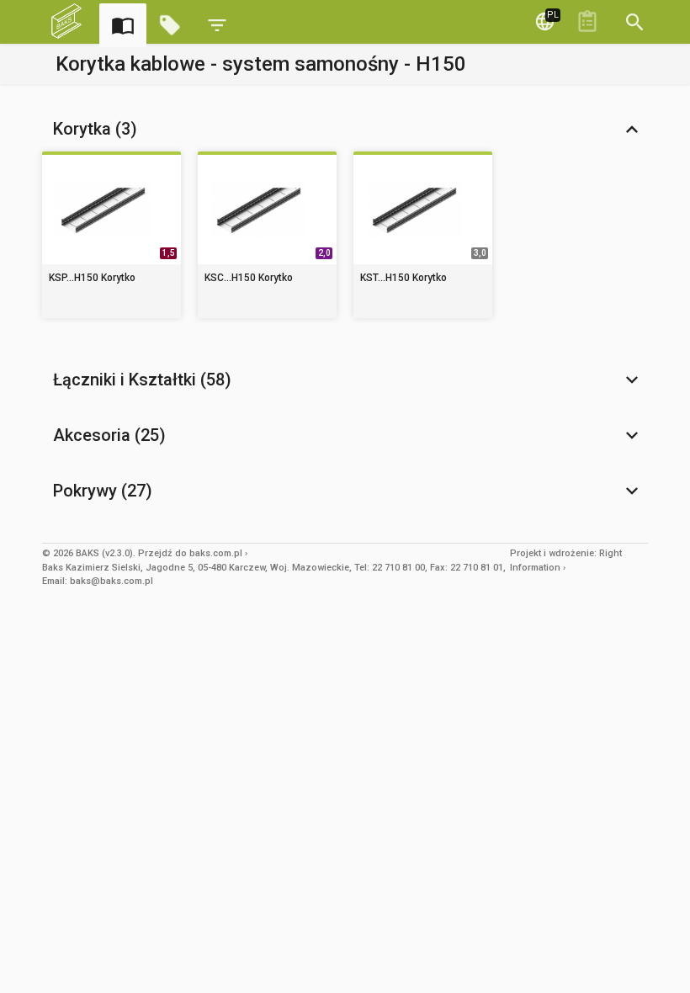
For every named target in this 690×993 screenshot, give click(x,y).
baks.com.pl (215, 553)
